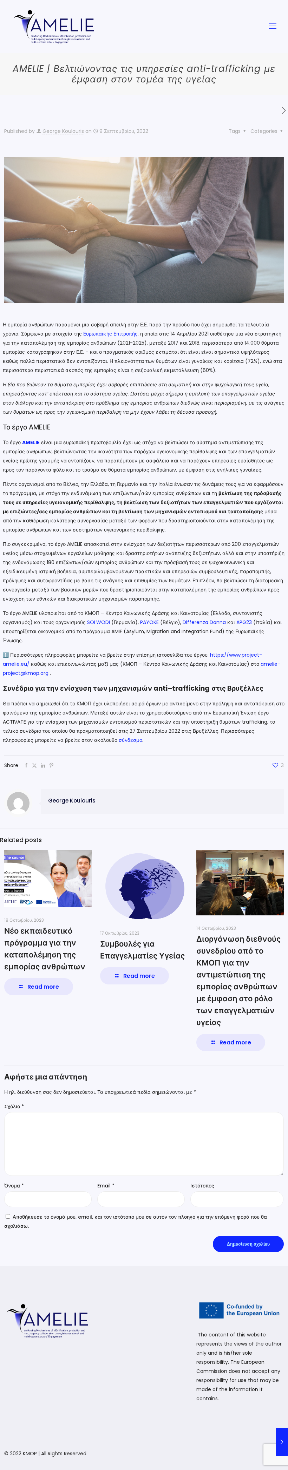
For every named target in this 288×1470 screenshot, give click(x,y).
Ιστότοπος (202, 1185)
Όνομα (14, 1185)
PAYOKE (149, 622)
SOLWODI (98, 622)
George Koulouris (63, 131)
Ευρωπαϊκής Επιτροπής (110, 333)
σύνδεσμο (130, 740)
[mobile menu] (273, 26)
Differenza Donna (204, 622)
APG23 (244, 622)
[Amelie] (54, 26)
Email (105, 1185)
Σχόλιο (14, 1106)
